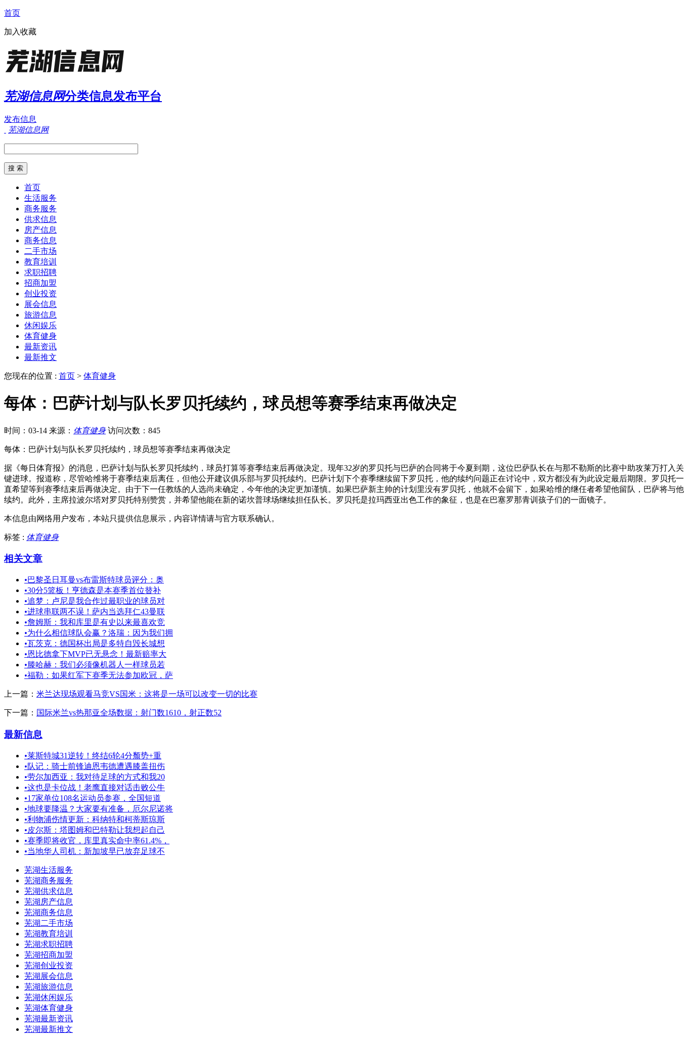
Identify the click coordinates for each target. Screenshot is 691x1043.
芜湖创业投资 (48, 965)
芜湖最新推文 (48, 1029)
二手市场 (40, 251)
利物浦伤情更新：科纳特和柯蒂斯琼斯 (94, 819)
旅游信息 (40, 314)
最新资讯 (40, 346)
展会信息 (40, 304)
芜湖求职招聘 (48, 944)
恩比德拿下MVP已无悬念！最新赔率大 (95, 654)
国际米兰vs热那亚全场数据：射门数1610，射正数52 (129, 712)
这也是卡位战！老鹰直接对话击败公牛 (94, 787)
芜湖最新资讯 (48, 1018)
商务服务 (40, 208)
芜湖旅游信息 (48, 986)
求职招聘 (40, 272)
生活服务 (40, 198)
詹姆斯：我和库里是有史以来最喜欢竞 (94, 622)
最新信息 (23, 734)
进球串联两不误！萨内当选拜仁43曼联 (94, 611)
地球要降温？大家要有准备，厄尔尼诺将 (98, 808)
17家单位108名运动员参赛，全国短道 (92, 798)
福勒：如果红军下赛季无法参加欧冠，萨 (98, 675)
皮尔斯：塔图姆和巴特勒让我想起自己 (94, 830)
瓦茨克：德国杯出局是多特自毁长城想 (94, 643)
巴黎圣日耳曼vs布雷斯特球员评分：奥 (94, 579)
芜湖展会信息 (48, 976)
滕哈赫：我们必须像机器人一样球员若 (94, 664)
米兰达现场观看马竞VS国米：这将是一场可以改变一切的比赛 (146, 694)
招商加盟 (40, 283)
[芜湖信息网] (67, 73)
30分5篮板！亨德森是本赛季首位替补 (92, 590)
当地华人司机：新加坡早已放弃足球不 (94, 851)
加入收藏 (20, 31)
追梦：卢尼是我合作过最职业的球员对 (94, 601)
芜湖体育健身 (48, 1008)
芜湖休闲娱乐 (48, 997)
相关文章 (23, 558)
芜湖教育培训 (48, 933)
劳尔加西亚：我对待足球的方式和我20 (94, 777)
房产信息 (40, 229)
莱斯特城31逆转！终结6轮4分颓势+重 (92, 755)
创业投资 (40, 293)
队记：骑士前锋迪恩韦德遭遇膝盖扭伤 (94, 766)
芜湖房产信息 (48, 901)
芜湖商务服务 (48, 880)
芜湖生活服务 (48, 870)
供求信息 (40, 219)
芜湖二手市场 (48, 923)
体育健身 (40, 336)
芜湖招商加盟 (48, 954)
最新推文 (40, 357)
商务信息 (40, 240)
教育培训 (40, 261)
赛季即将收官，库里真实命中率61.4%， (96, 840)
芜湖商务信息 (48, 912)
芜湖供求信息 (48, 891)
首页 (12, 13)
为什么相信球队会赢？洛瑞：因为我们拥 (98, 632)
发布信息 (20, 119)
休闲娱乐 (40, 325)
